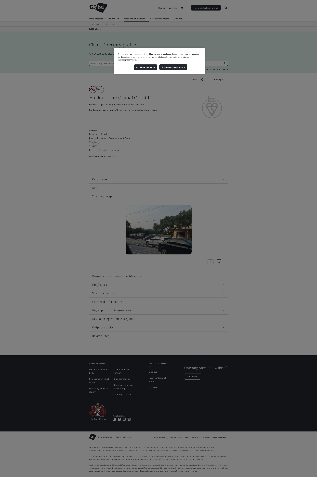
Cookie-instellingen (145, 67)
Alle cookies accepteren (173, 67)
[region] (159, 61)
